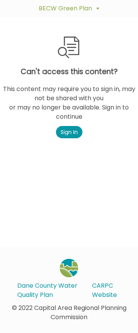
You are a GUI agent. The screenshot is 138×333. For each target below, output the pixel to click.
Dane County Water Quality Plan (47, 290)
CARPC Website (104, 290)
